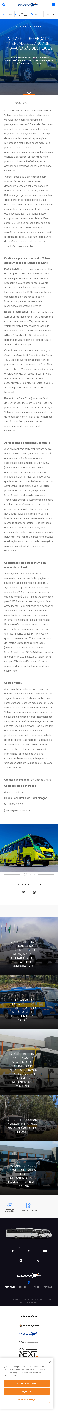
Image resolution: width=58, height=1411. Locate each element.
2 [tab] (30, 874)
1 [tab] (25, 874)
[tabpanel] (29, 848)
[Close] (49, 1362)
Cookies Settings (26, 1399)
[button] (54, 4)
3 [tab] (34, 874)
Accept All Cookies (26, 1383)
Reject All (27, 1391)
